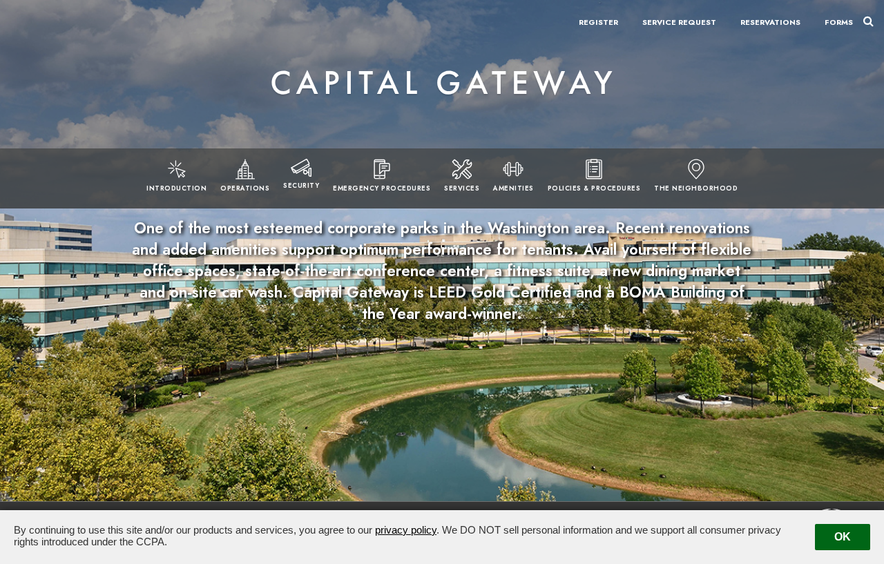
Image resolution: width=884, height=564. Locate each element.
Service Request (679, 22)
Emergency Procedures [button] (381, 188)
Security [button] (301, 186)
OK (842, 537)
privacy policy (405, 530)
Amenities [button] (513, 188)
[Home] (442, 82)
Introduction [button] (176, 188)
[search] (868, 20)
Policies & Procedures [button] (594, 188)
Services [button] (461, 188)
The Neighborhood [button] (696, 188)
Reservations (770, 22)
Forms (839, 22)
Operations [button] (244, 188)
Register (598, 22)
